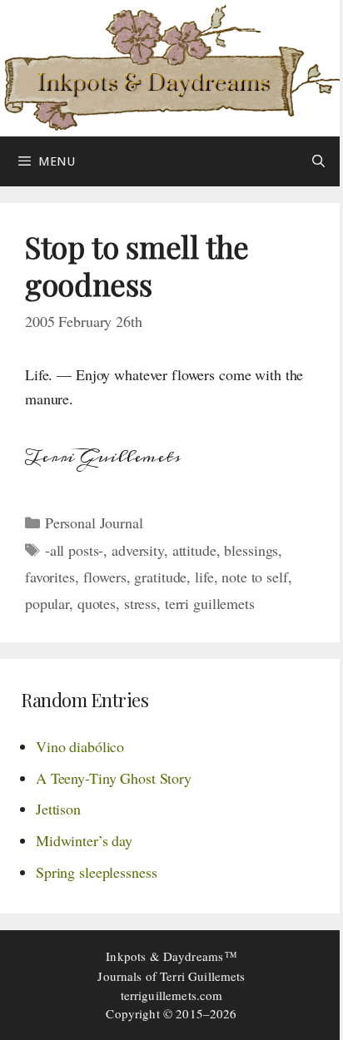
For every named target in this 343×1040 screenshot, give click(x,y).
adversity (138, 550)
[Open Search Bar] (318, 161)
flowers (105, 577)
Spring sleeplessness (96, 872)
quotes (96, 603)
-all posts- (74, 550)
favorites (50, 577)
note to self (254, 577)
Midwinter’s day (84, 840)
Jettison (58, 809)
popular (47, 603)
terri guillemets (210, 603)
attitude (194, 550)
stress (140, 603)
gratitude (160, 577)
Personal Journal (94, 522)
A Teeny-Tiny (113, 778)
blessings (251, 550)
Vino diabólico (80, 746)
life (204, 577)
